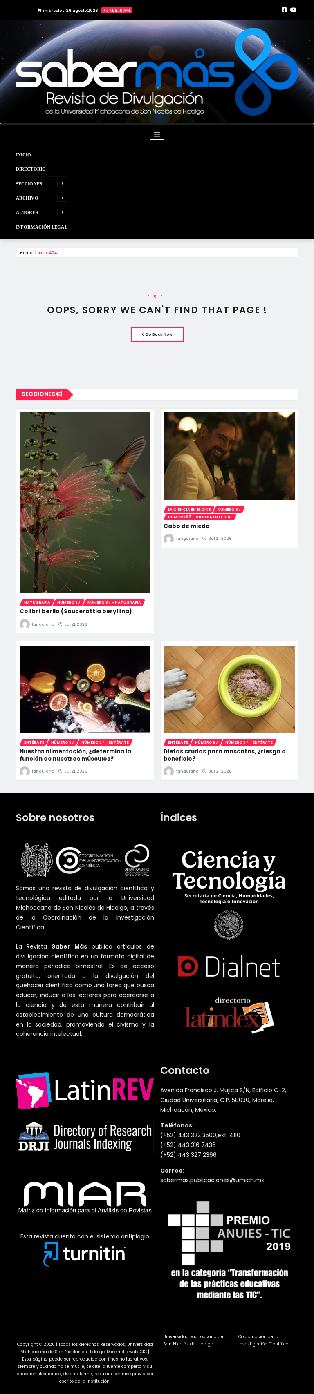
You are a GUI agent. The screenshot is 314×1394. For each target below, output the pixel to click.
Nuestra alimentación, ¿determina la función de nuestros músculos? (75, 755)
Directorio (31, 169)
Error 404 (48, 252)
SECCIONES (29, 183)
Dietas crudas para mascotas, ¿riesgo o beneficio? (225, 755)
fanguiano (43, 624)
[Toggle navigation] (157, 134)
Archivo (27, 198)
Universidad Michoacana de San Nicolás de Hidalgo (193, 1340)
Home (26, 252)
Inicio (23, 154)
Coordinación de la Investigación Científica (263, 1340)
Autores (27, 212)
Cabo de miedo (187, 526)
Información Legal (41, 227)
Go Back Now (159, 334)
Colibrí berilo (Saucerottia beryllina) (76, 611)
